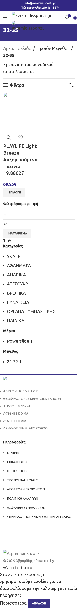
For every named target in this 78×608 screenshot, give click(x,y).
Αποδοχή (39, 603)
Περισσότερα (14, 602)
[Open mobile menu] (5, 17)
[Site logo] (32, 14)
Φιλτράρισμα (17, 233)
